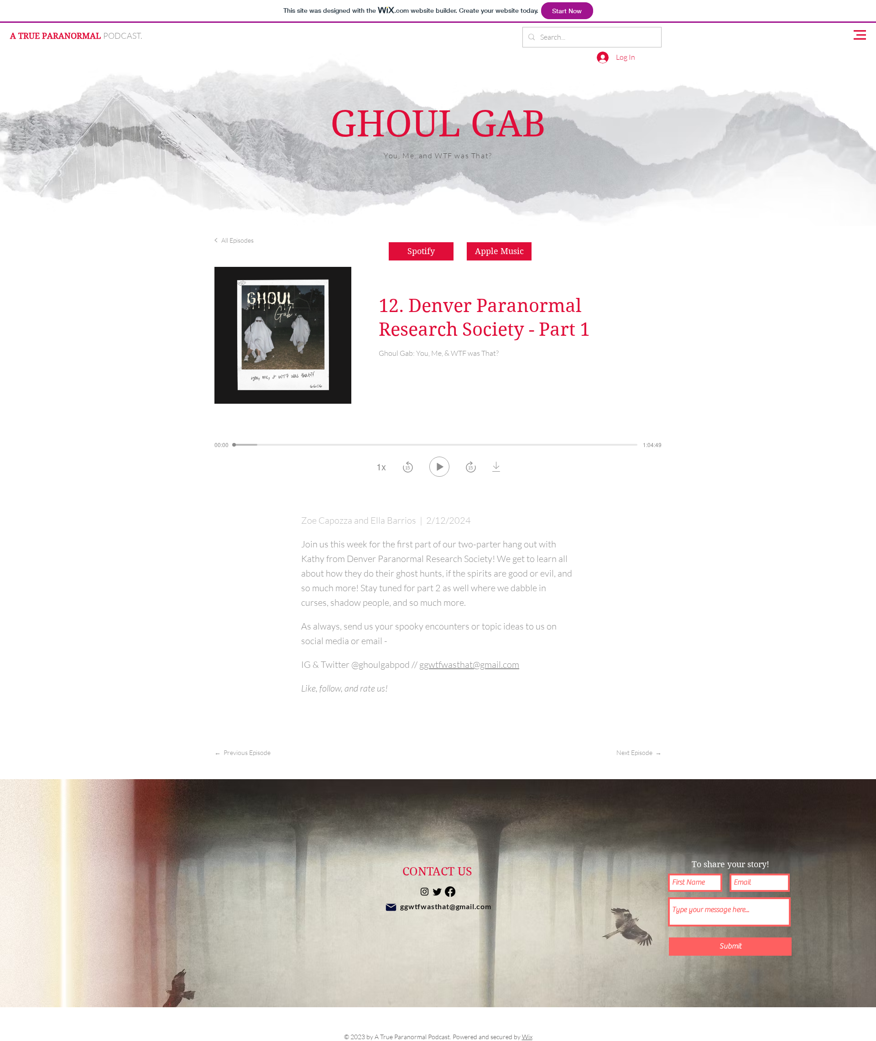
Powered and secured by (492, 1037)
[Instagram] (424, 891)
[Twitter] (437, 891)
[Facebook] (450, 891)
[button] (860, 35)
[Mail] (391, 907)
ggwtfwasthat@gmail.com (445, 906)
